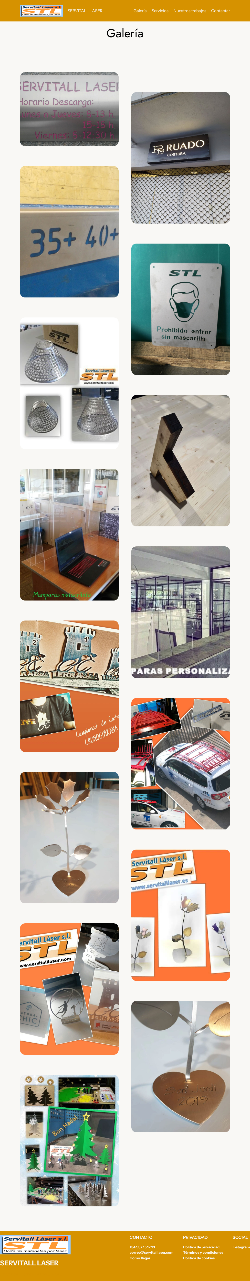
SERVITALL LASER (85, 10)
